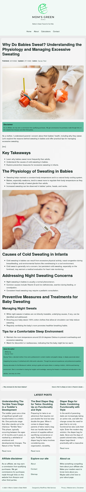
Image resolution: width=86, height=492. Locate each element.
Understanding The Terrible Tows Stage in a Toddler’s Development (13, 405)
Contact (34, 469)
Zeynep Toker (42, 61)
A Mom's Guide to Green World (17, 488)
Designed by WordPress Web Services (44, 488)
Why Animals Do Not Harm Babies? (15, 387)
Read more (6, 451)
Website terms (71, 488)
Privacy (63, 488)
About (33, 463)
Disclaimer (80, 488)
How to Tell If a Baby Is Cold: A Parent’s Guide (67, 387)
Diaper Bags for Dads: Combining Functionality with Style (70, 405)
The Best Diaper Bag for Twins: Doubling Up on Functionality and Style (42, 405)
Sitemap (34, 474)
